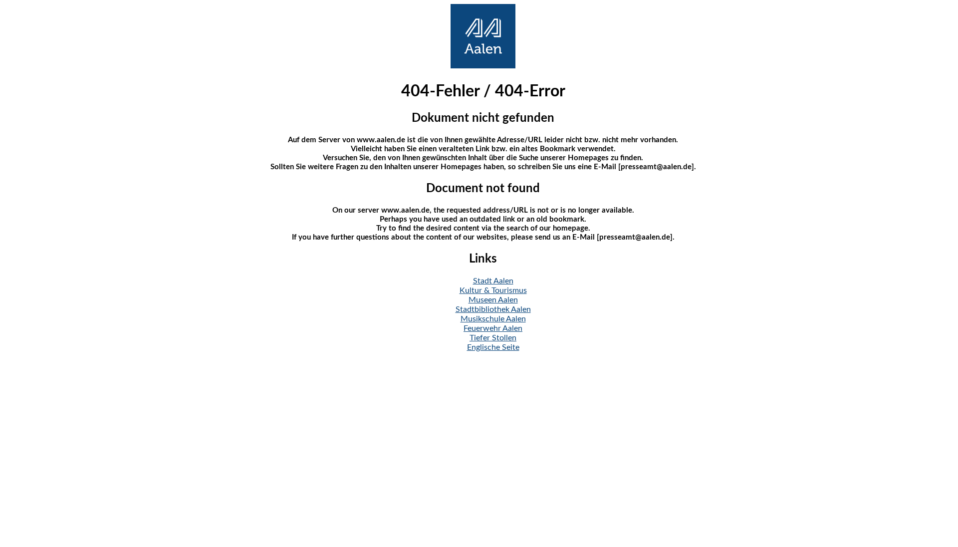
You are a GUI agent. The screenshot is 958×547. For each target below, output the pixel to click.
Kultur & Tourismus (493, 290)
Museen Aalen (493, 300)
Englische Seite (493, 347)
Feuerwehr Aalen (493, 328)
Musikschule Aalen (493, 319)
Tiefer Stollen (493, 338)
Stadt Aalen (493, 281)
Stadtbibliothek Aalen (493, 309)
